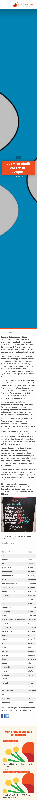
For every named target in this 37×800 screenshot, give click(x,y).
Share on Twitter (7, 716)
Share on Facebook (3, 716)
